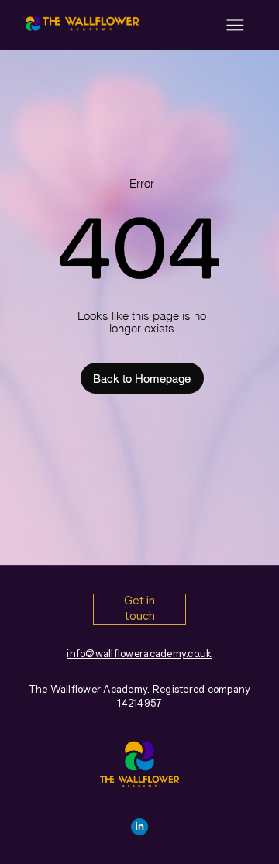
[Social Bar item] (139, 826)
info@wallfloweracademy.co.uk (139, 653)
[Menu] (235, 25)
